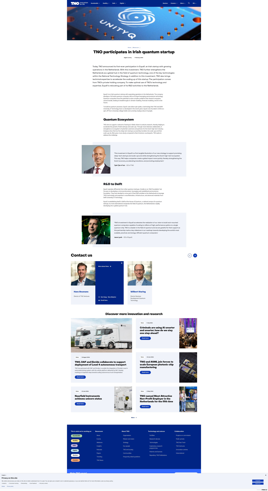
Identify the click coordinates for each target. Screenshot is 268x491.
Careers (173, 3)
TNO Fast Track (180, 442)
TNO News (100, 460)
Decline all (257, 483)
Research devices (155, 439)
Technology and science (156, 431)
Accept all (258, 480)
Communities (127, 453)
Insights (99, 446)
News (98, 435)
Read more (81, 377)
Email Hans (104, 300)
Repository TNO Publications (158, 455)
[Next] (195, 255)
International (180, 453)
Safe (113, 3)
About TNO (125, 431)
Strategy (125, 442)
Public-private (180, 439)
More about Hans (103, 266)
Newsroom (99, 431)
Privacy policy (10, 486)
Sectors (165, 3)
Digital (122, 3)
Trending (99, 457)
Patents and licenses (156, 452)
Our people (126, 446)
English (3, 475)
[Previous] (190, 255)
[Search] (188, 3)
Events (99, 439)
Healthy (105, 3)
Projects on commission (183, 435)
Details (3, 486)
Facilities (152, 435)
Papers (99, 453)
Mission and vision (128, 439)
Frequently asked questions (131, 457)
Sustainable (94, 3)
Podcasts (99, 449)
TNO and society (128, 449)
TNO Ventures (180, 446)
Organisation (127, 435)
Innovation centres (182, 449)
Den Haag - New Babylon (108, 297)
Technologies (154, 442)
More (182, 3)
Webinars (99, 442)
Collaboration (179, 431)
